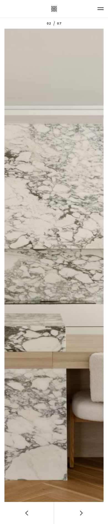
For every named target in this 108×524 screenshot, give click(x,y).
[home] (54, 9)
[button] (27, 513)
